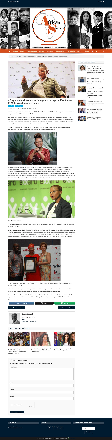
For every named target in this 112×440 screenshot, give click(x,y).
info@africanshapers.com (15, 427)
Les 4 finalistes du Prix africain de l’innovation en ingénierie (62, 348)
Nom (11, 383)
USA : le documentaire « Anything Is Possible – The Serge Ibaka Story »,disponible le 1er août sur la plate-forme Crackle (17, 350)
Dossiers (87, 51)
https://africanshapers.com (29, 321)
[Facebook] (22, 319)
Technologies (71, 51)
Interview (79, 51)
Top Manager (50, 51)
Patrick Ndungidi (22, 108)
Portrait (22, 51)
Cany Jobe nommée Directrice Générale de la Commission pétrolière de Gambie (94, 111)
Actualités (15, 51)
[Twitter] (24, 319)
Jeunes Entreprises (32, 51)
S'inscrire (88, 432)
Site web (12, 396)
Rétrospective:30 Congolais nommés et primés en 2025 (94, 118)
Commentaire (13, 367)
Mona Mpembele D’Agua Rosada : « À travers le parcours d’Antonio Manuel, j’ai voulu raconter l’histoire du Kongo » (95, 92)
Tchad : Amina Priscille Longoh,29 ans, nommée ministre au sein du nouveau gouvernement (41, 349)
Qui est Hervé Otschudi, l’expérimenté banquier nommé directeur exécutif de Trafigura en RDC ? (95, 81)
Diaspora (41, 51)
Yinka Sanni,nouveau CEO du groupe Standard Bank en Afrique (17, 307)
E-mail (12, 389)
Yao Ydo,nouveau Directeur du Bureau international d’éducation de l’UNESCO (67, 307)
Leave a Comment (33, 108)
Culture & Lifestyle (61, 51)
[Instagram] (23, 319)
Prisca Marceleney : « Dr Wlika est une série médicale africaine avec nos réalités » (95, 103)
